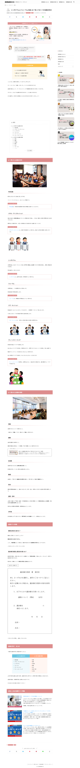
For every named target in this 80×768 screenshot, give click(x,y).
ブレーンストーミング (19, 135)
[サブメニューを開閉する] (73, 66)
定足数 (16, 142)
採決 (15, 145)
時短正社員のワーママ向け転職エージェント (32, 696)
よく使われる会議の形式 (18, 126)
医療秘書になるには (61, 54)
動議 (15, 143)
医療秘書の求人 (61, 59)
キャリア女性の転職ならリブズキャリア (31, 725)
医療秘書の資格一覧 (61, 56)
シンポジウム (17, 130)
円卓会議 (16, 127)
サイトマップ (30, 764)
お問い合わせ (36, 764)
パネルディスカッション (14, 230)
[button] (10, 17)
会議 (32, 12)
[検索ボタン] (74, 2)
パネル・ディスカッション (19, 129)
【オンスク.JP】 (42, 40)
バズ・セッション (18, 133)
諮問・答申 (17, 146)
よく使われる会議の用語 (18, 137)
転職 (59, 64)
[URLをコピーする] (50, 17)
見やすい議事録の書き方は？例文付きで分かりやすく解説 (31, 451)
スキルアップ (28, 12)
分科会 (16, 148)
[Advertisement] (30, 109)
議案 (15, 140)
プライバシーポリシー (48, 764)
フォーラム (17, 132)
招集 (15, 139)
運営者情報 (41, 764)
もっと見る (30, 150)
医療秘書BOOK (9, 2)
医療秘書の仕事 (61, 61)
